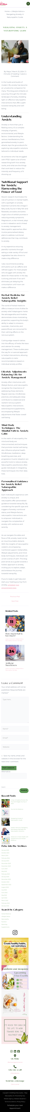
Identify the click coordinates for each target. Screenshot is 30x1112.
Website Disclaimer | (20, 1098)
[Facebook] (18, 1051)
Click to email (15, 1084)
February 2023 (5, 874)
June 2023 (4, 868)
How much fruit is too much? (14, 635)
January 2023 (5, 876)
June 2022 (4, 892)
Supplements (5, 927)
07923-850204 (15, 1073)
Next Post (15, 601)
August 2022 (5, 887)
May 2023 (4, 871)
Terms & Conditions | (11, 1101)
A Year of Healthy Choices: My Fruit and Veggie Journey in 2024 (19, 801)
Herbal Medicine (6, 914)
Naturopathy (8, 640)
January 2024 (5, 860)
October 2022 (5, 882)
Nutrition (14, 640)
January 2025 (5, 850)
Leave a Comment (10, 639)
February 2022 (5, 903)
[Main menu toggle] (28, 4)
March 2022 (4, 900)
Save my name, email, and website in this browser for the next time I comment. (13, 759)
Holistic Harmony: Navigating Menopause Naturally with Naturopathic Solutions (19, 829)
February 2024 (5, 858)
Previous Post (15, 596)
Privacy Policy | (21, 1101)
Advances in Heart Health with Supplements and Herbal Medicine (19, 838)
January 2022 (5, 906)
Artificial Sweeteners (11, 665)
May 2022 (4, 895)
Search (3, 787)
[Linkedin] (15, 1051)
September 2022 (6, 884)
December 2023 (6, 863)
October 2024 (5, 853)
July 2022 (4, 890)
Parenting (4, 924)
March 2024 (4, 855)
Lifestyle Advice (19, 639)
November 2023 (6, 866)
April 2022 (4, 898)
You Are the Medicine (17, 809)
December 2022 (6, 879)
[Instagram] (11, 1051)
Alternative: (6, 772)
